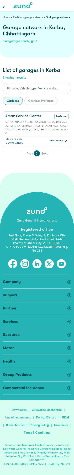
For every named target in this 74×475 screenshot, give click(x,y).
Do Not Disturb (46, 417)
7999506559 (14, 143)
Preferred (61, 116)
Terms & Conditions (37, 432)
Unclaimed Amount (18, 417)
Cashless (13, 101)
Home (6, 17)
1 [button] (37, 153)
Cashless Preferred (41, 101)
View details (57, 140)
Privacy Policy (39, 425)
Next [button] (44, 153)
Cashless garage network (28, 17)
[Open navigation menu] (4, 6)
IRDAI (65, 417)
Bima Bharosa (15, 425)
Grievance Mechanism (47, 410)
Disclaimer (61, 425)
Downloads (19, 410)
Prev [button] (30, 153)
